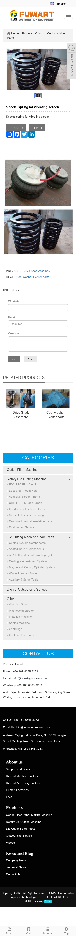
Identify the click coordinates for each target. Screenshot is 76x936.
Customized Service (21, 527)
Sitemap (38, 901)
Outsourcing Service (19, 835)
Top (66, 933)
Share (9, 933)
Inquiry (47, 933)
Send (14, 359)
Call (28, 933)
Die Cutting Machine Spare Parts (30, 537)
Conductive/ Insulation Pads (27, 509)
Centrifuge (15, 629)
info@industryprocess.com (30, 678)
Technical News (16, 867)
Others (39, 33)
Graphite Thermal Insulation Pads (30, 521)
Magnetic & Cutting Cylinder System (32, 567)
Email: (12, 317)
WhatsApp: (16, 301)
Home (15, 33)
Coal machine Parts (21, 635)
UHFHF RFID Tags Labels (25, 502)
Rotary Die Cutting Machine (27, 479)
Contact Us (13, 874)
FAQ (9, 796)
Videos (10, 842)
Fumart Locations (17, 790)
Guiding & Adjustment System (28, 561)
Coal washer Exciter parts (32, 277)
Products (14, 808)
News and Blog (19, 853)
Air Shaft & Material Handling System (32, 555)
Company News (16, 860)
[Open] (71, 61)
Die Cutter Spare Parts (20, 828)
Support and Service (19, 769)
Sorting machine (19, 622)
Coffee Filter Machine (22, 469)
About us (14, 762)
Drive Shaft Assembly (36, 270)
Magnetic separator (21, 610)
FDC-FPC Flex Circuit (23, 484)
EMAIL (38, 127)
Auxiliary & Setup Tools (23, 579)
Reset (30, 359)
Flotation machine (20, 616)
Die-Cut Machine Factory (22, 776)
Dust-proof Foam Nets (23, 490)
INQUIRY (17, 127)
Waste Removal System (24, 573)
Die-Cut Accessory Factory (23, 783)
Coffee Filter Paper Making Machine (29, 814)
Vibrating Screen (19, 604)
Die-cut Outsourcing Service (27, 589)
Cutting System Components (27, 542)
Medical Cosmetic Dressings (27, 515)
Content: (14, 333)
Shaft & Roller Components (26, 549)
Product (27, 33)
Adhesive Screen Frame (24, 496)
